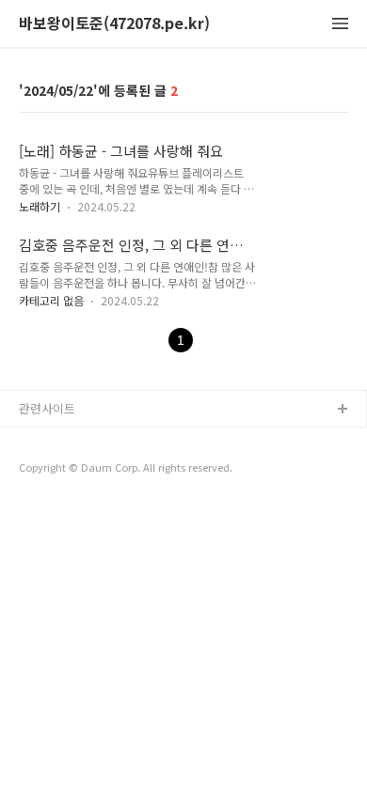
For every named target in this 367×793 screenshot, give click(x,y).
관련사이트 (47, 408)
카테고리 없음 (51, 300)
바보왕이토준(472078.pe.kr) (114, 24)
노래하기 (39, 206)
